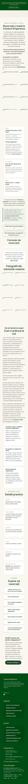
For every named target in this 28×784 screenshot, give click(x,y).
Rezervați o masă (13, 7)
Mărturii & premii (10, 713)
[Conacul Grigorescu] (5, 13)
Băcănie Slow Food (10, 707)
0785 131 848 (9, 754)
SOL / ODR (14, 778)
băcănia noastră (18, 419)
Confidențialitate (8, 776)
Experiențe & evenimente (12, 730)
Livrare (20, 774)
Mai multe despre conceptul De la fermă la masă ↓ (14, 234)
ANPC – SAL (7, 778)
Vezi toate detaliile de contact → (11, 761)
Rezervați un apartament (12, 740)
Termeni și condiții (8, 774)
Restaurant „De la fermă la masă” (14, 710)
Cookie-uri (15, 776)
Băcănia (8, 566)
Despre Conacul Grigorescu (13, 705)
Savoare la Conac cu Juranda (13, 732)
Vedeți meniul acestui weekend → (14, 227)
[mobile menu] (26, 13)
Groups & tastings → (16, 154)
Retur (15, 774)
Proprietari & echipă (11, 716)
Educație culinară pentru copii (13, 738)
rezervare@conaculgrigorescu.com (14, 756)
